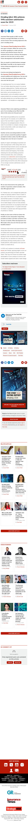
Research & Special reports (9, 355)
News (10, 353)
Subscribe (11, 780)
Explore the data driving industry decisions (14, 405)
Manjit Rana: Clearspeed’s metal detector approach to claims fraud (19, 560)
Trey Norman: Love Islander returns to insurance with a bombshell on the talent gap (20, 589)
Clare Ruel (19, 522)
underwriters (12, 157)
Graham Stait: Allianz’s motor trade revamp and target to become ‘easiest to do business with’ (7, 561)
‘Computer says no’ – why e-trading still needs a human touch (19, 516)
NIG (14, 353)
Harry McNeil (6, 568)
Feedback (21, 780)
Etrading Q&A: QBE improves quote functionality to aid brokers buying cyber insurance (20, 488)
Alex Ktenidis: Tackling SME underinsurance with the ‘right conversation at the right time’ (6, 589)
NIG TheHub (20, 353)
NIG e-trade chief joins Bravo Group (7, 513)
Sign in (7, 27)
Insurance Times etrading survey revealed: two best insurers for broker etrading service (6, 460)
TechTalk (20, 355)
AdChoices (22, 778)
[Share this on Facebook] (2, 31)
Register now (14, 419)
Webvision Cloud (17, 820)
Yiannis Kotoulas (20, 567)
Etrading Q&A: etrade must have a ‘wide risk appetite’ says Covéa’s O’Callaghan (20, 460)
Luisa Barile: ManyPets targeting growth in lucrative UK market (7, 616)
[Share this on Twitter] (5, 31)
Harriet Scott (20, 596)
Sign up (5, 328)
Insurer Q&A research (16, 350)
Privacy (20, 777)
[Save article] (25, 31)
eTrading (10, 348)
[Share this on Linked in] (8, 31)
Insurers (5, 353)
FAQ (16, 780)
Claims (4, 348)
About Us (9, 775)
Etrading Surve (12, 46)
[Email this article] (12, 31)
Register (17, 662)
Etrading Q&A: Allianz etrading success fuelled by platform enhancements (7, 488)
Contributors (5, 778)
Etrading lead (6, 350)
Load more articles (14, 531)
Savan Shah (5, 25)
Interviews (4, 14)
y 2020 (22, 46)
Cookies (4, 780)
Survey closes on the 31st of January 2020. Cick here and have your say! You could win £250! (13, 177)
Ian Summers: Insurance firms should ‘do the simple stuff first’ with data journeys (20, 617)
